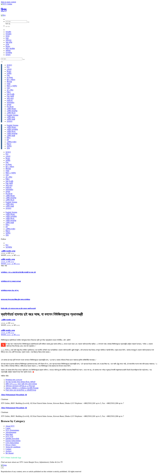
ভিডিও (9, 138)
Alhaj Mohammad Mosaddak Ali (14, 395)
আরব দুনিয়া (9, 42)
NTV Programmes (12, 430)
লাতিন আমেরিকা (10, 49)
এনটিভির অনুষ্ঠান (11, 142)
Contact (8, 449)
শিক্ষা (8, 75)
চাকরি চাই (9, 100)
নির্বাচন (9, 92)
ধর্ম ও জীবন (10, 90)
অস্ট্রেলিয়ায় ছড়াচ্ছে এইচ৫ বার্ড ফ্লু (10, 290)
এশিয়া (7, 44)
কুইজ (8, 148)
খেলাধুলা (9, 69)
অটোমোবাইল (10, 103)
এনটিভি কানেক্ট (11, 119)
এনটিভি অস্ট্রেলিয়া (12, 129)
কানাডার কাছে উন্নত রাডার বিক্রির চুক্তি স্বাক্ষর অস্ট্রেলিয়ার (15, 299)
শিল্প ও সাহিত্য (11, 80)
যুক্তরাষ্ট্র (8, 32)
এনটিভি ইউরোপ (11, 109)
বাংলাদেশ (9, 65)
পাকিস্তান (8, 40)
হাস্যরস (9, 105)
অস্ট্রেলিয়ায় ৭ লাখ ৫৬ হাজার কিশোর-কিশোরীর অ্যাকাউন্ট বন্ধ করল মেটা (18, 272)
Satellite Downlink (12, 439)
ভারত (7, 38)
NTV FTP (9, 436)
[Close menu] (2, 61)
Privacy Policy (11, 445)
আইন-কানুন (10, 98)
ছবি (8, 140)
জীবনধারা (9, 82)
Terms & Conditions (13, 447)
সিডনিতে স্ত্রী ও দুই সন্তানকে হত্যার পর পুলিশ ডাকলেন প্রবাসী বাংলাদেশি (18, 308)
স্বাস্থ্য (8, 84)
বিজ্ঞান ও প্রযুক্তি (12, 86)
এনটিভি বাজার (11, 117)
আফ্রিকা (8, 51)
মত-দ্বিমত (10, 78)
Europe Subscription (13, 441)
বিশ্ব (3, 10)
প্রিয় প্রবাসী (10, 96)
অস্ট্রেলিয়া (9, 53)
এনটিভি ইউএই (11, 113)
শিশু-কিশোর (10, 107)
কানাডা (7, 36)
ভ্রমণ (8, 88)
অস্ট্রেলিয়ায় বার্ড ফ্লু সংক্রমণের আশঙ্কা (11, 281)
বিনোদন (9, 71)
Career (8, 428)
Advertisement (11, 432)
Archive (8, 451)
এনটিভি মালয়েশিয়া (12, 111)
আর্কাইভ (9, 146)
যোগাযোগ (9, 121)
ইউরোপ (8, 46)
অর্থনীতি (9, 73)
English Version (12, 115)
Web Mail (9, 434)
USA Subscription (12, 443)
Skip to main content (8, 2)
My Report (10, 453)
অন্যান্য (8, 55)
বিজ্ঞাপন (9, 144)
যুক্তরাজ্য (8, 34)
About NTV (10, 426)
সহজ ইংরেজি (10, 94)
